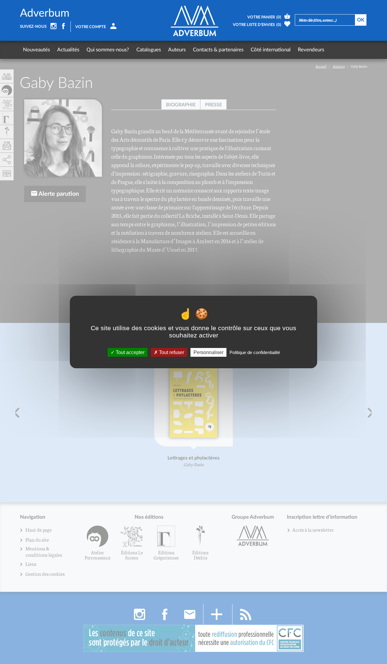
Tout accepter (130, 352)
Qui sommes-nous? (107, 49)
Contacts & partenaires (218, 49)
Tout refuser (171, 352)
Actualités (68, 49)
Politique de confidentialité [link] (254, 352)
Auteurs (177, 49)
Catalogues (148, 49)
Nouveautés (36, 49)
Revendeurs (311, 49)
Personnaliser (208, 352)
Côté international (271, 49)
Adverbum (45, 13)
